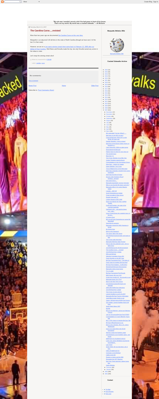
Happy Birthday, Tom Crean (114, 166)
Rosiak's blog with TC (112, 197)
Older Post (94, 85)
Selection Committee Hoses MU (115, 256)
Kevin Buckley (110, 391)
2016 (106, 91)
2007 (106, 110)
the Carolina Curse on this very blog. (70, 35)
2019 (106, 84)
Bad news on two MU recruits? (114, 135)
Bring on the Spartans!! (112, 231)
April (107, 129)
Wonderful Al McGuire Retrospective (116, 267)
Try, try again (109, 271)
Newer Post (32, 85)
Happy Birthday (110, 365)
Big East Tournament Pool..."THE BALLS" (117, 260)
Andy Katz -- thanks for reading (115, 164)
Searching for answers (112, 223)
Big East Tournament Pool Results (115, 273)
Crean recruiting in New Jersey (115, 195)
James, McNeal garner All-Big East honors (118, 300)
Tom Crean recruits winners (114, 292)
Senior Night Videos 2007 (113, 306)
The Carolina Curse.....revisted (45, 30)
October (108, 116)
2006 (106, 371)
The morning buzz (111, 154)
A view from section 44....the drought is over (118, 277)
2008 (106, 108)
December (109, 112)
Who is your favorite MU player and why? (117, 185)
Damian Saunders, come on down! (115, 141)
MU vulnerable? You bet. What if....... (116, 133)
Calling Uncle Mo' (111, 355)
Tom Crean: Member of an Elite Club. (116, 158)
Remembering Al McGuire (113, 149)
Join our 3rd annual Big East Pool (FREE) (117, 314)
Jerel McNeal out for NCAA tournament (117, 247)
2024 (106, 74)
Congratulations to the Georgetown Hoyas (118, 162)
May (107, 127)
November (109, 114)
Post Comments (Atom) (46, 90)
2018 (106, 86)
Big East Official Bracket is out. (114, 322)
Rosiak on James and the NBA (114, 357)
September (109, 118)
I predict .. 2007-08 (111, 191)
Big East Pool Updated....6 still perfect (116, 264)
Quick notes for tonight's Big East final (116, 262)
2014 (106, 95)
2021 (106, 80)
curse (43, 63)
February (109, 367)
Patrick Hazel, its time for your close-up (117, 151)
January (108, 369)
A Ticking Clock (110, 217)
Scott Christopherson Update (114, 193)
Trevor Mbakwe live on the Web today (116, 168)
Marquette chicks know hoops (114, 269)
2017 (106, 89)
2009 (106, 105)
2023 (106, 76)
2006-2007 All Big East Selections (115, 287)
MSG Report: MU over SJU (114, 275)
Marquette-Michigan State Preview (115, 241)
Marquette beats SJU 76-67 (114, 279)
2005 (106, 373)
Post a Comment (33, 80)
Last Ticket (109, 344)
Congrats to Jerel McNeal (113, 353)
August (108, 120)
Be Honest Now (110, 229)
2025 (106, 72)
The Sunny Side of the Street (114, 233)
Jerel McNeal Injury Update (113, 252)
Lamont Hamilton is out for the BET (116, 294)
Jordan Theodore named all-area (115, 160)
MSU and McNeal (111, 254)
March (108, 131)
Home (64, 85)
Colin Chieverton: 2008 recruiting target (117, 147)
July (107, 122)
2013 (106, 97)
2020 (106, 82)
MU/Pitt (108, 308)
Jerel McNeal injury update (113, 289)
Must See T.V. (110, 156)
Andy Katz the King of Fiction (114, 174)
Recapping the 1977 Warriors (114, 359)
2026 (106, 69)
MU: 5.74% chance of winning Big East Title (118, 320)
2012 (106, 99)
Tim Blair (108, 389)
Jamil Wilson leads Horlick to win (115, 298)
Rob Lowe (108, 393)
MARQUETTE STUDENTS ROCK (115, 338)
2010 (106, 103)
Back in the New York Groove (114, 281)
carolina (38, 63)
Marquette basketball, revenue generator (117, 183)
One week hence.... (111, 180)
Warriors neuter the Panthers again (116, 332)
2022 (106, 78)
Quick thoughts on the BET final (115, 258)
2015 (106, 93)
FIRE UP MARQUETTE (112, 350)
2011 (106, 101)
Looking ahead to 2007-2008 (114, 199)
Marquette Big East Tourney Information (117, 296)
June (107, 124)
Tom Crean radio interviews (114, 239)
